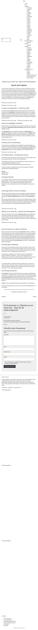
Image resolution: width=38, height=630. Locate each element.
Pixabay (7, 624)
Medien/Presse (9, 619)
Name (5, 346)
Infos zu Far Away (7, 618)
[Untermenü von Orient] (28, 43)
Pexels (14, 622)
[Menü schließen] (24, 1)
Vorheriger (4, 296)
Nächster (34, 296)
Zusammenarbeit (7, 621)
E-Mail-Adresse (7, 351)
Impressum (6, 625)
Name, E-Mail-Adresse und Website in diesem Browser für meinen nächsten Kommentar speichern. (18, 363)
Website (5, 356)
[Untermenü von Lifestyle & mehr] (32, 69)
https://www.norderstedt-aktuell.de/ (23, 321)
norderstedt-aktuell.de (7, 316)
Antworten (5, 324)
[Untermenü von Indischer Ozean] (32, 40)
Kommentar (6, 334)
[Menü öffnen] (21, 40)
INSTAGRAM (13, 291)
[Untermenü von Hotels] (28, 46)
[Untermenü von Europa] (28, 6)
